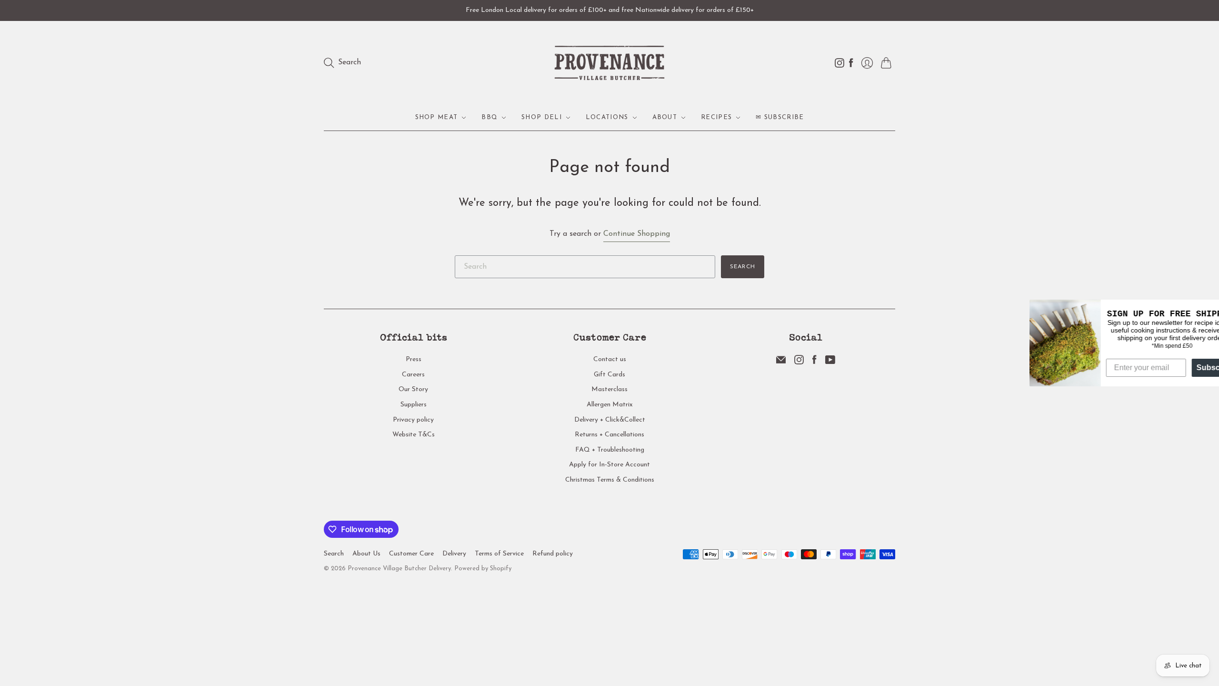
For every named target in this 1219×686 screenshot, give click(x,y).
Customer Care (411, 553)
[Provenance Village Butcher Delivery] (609, 63)
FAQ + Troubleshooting (609, 450)
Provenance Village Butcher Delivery (399, 568)
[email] (781, 362)
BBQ (489, 117)
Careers (413, 374)
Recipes (716, 117)
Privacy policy (413, 420)
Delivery (454, 553)
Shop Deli (541, 117)
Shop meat (436, 117)
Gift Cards (609, 374)
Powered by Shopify (482, 568)
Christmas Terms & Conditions (609, 480)
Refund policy (552, 553)
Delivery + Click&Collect (609, 420)
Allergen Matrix (610, 404)
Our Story (413, 389)
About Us (366, 553)
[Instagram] (799, 362)
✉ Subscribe (780, 117)
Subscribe (1190, 367)
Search (742, 267)
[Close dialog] (1210, 308)
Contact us (609, 359)
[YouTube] (830, 362)
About (665, 117)
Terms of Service (499, 553)
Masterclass (609, 389)
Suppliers (413, 404)
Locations (607, 117)
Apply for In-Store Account (609, 464)
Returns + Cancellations (609, 434)
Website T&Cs (413, 434)
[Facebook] (814, 362)
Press (413, 359)
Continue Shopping (636, 234)
